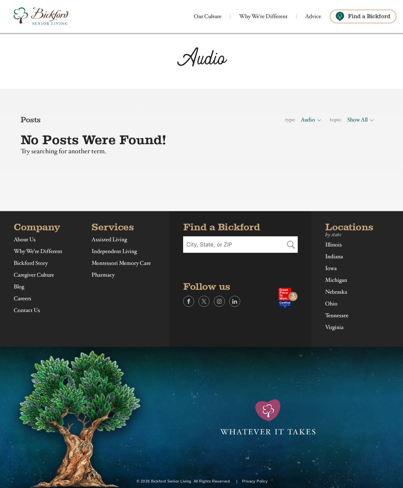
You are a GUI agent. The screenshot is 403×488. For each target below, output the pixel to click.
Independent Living (114, 251)
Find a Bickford (369, 16)
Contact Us (27, 310)
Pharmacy (103, 275)
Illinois (333, 245)
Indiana (334, 256)
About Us (25, 239)
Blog (19, 286)
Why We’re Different (263, 16)
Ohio (331, 303)
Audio (308, 119)
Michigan (336, 280)
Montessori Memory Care (121, 263)
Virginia (334, 327)
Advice (313, 16)
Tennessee (336, 315)
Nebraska (336, 292)
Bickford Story (31, 263)
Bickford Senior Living (41, 16)
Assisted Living (109, 239)
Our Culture (208, 16)
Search (291, 244)
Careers (22, 298)
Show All (357, 119)
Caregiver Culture (34, 275)
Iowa (331, 268)
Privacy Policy (255, 481)
